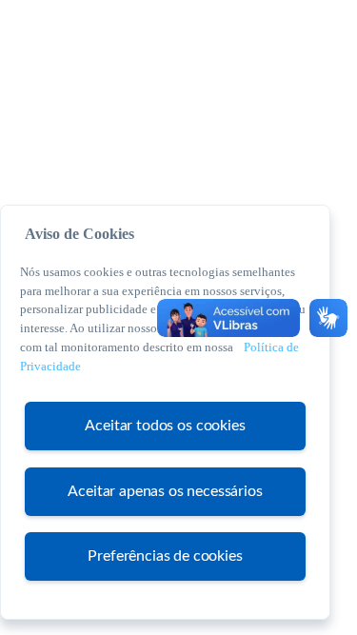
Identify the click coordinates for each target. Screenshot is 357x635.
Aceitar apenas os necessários (165, 491)
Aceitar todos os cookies (165, 425)
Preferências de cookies (165, 556)
